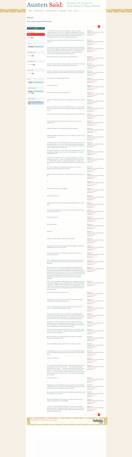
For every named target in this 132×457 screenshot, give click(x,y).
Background (62, 11)
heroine (29, 55)
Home (30, 11)
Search (70, 11)
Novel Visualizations (51, 11)
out (28, 82)
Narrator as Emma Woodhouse (34, 102)
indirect (29, 93)
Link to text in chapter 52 (92, 295)
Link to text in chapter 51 (92, 160)
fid (28, 91)
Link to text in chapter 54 (92, 380)
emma (29, 37)
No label (30, 73)
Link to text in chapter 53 (92, 360)
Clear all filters (30, 32)
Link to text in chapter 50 (92, 66)
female (29, 46)
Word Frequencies (39, 11)
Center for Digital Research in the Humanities (47, 420)
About (75, 11)
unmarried (30, 64)
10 (101, 26)
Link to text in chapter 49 (92, 33)
